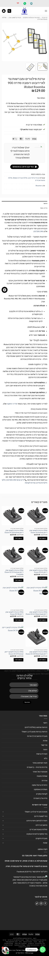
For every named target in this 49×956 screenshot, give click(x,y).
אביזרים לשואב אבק (15, 17)
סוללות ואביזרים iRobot (20, 178)
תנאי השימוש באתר (39, 763)
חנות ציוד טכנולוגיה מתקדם (31, 17)
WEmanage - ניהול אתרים (24, 953)
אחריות (44, 780)
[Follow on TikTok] (37, 903)
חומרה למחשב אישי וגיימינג (36, 820)
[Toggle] (3, 811)
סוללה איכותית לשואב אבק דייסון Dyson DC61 (38, 571)
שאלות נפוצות (42, 776)
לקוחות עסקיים (41, 794)
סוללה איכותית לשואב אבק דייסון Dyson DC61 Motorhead (36, 613)
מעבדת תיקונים (41, 838)
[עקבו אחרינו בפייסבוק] (45, 903)
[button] (46, 11)
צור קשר (44, 745)
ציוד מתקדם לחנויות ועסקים (37, 834)
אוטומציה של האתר (40, 772)
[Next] (4, 42)
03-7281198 (27, 855)
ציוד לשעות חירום (40, 816)
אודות (45, 740)
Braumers (39, 186)
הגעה (45, 749)
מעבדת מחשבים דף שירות (37, 736)
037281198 (38, 231)
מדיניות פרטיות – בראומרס (37, 767)
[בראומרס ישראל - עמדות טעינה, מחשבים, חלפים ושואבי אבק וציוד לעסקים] (24, 11)
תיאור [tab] (45, 203)
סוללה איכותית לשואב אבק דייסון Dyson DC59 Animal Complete (14, 572)
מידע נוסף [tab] (43, 208)
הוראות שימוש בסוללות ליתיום (36, 727)
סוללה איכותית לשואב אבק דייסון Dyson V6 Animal (38, 531)
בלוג (45, 758)
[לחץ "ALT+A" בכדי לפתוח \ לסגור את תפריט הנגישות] (5, 290)
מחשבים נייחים (41, 825)
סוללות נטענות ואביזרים (38, 829)
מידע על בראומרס (40, 798)
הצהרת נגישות (41, 754)
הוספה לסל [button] (42, 538)
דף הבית (44, 17)
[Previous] (43, 42)
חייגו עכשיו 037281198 (15, 480)
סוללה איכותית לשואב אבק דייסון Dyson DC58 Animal (14, 531)
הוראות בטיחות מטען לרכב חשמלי (34, 731)
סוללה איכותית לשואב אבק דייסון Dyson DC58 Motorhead (36, 653)
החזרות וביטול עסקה (39, 785)
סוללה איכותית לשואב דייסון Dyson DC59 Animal (14, 653)
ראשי (45, 723)
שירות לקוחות (30, 483)
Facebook (20, 871)
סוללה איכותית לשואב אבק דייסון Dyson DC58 (14, 613)
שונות (45, 843)
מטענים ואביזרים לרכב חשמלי (36, 812)
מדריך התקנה (12, 404)
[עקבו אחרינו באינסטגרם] (41, 903)
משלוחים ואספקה (40, 789)
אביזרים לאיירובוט (33, 178)
